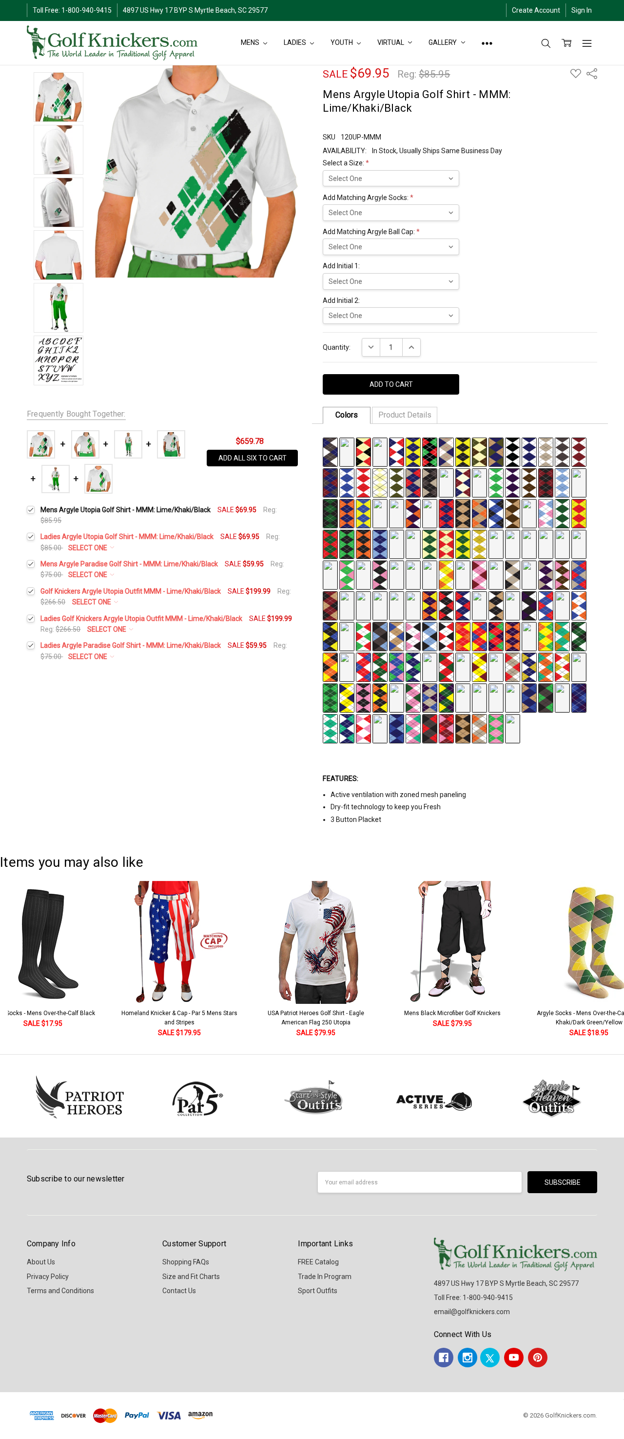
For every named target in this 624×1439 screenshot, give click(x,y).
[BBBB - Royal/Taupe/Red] (579, 574)
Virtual (391, 42)
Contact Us (179, 1291)
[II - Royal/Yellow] (363, 513)
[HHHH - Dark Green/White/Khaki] (413, 605)
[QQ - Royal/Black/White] (496, 513)
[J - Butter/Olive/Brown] (479, 451)
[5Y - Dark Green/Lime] (330, 697)
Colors (346, 415)
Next (614, 960)
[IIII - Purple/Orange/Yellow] (430, 605)
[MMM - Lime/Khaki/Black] (330, 574)
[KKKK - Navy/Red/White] (463, 605)
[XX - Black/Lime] (347, 543)
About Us (41, 1262)
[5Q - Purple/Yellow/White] (463, 666)
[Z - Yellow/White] (479, 482)
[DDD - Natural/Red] (446, 543)
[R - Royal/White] (347, 482)
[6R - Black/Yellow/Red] (380, 728)
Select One (88, 548)
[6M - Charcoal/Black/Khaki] (562, 697)
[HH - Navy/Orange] (347, 513)
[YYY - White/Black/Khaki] (529, 574)
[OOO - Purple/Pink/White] (363, 574)
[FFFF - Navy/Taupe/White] (380, 605)
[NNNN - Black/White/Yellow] (513, 605)
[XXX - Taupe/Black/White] (513, 574)
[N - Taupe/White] (546, 451)
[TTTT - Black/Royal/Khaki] (347, 636)
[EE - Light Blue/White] (562, 482)
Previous (17, 960)
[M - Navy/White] (529, 451)
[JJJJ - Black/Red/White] (446, 605)
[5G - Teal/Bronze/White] (562, 636)
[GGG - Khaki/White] (496, 543)
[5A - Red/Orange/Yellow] (463, 636)
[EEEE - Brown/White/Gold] (363, 605)
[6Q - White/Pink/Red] (363, 728)
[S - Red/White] (363, 482)
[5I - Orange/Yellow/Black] (330, 666)
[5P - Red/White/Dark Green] (446, 666)
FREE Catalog (318, 1262)
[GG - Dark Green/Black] (330, 513)
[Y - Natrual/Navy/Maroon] (463, 482)
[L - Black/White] (513, 451)
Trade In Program (324, 1276)
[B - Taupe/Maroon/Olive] (347, 451)
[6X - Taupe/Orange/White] (479, 728)
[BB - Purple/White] (513, 482)
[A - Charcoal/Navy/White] (330, 451)
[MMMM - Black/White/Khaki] (496, 605)
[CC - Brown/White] (529, 482)
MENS (250, 42)
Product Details (404, 415)
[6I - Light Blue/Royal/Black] (496, 697)
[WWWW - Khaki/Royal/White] (397, 636)
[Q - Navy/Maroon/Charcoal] (330, 482)
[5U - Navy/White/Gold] (529, 666)
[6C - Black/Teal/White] (397, 697)
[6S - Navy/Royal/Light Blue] (397, 728)
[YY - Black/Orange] (363, 543)
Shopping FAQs (185, 1262)
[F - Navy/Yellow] (413, 451)
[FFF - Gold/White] (479, 543)
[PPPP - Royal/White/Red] (546, 605)
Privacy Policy (48, 1276)
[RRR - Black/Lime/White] (413, 574)
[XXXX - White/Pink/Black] (413, 636)
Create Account (536, 10)
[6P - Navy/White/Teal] (347, 728)
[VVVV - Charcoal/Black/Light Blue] (380, 636)
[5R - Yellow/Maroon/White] (479, 666)
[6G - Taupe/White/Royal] (463, 697)
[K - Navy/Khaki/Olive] (496, 451)
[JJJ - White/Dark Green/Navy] (546, 543)
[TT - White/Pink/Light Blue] (546, 513)
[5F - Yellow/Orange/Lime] (546, 636)
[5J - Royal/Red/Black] (347, 666)
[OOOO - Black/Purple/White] (529, 605)
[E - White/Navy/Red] (397, 451)
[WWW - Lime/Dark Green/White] (496, 574)
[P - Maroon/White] (579, 451)
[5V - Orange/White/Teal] (546, 666)
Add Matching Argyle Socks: (368, 197)
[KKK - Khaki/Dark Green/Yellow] (562, 543)
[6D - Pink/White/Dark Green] (413, 697)
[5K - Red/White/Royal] (363, 666)
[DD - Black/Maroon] (546, 482)
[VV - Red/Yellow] (579, 513)
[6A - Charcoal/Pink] (363, 697)
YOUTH (342, 42)
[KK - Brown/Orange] (397, 513)
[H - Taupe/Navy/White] (446, 451)
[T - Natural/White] (380, 482)
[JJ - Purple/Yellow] (380, 513)
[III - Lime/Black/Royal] (529, 543)
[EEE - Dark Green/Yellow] (463, 543)
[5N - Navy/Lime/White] (413, 666)
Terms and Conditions (60, 1291)
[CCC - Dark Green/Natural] (430, 543)
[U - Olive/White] (397, 482)
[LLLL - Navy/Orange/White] (479, 605)
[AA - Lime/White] (496, 482)
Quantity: (337, 347)
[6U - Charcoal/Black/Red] (430, 728)
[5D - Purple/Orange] (513, 636)
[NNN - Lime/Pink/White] (347, 574)
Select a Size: (346, 163)
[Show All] (487, 43)
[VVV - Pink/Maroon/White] (479, 574)
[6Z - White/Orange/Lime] (513, 728)
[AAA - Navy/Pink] (397, 543)
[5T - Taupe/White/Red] (513, 666)
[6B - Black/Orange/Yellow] (380, 697)
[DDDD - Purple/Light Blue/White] (347, 605)
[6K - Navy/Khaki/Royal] (529, 697)
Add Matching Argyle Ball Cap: (371, 232)
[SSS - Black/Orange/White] (430, 574)
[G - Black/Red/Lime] (430, 451)
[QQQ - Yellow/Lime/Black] (397, 574)
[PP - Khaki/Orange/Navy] (479, 513)
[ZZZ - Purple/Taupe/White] (546, 574)
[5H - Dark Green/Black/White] (579, 636)
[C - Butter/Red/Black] (363, 451)
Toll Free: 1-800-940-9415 (72, 10)
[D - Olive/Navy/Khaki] (380, 451)
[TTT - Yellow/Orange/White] (446, 574)
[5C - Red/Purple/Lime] (496, 636)
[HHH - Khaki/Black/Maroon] (513, 543)
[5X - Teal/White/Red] (579, 666)
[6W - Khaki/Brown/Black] (463, 728)
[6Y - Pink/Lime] (496, 728)
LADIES (295, 42)
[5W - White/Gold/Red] (562, 666)
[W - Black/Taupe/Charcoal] (430, 482)
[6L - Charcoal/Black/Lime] (546, 697)
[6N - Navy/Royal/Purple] (579, 697)
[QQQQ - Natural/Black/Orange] (562, 605)
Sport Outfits (317, 1291)
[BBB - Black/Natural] (413, 543)
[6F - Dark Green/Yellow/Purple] (446, 697)
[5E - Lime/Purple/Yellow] (529, 636)
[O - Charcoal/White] (562, 451)
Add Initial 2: (341, 300)
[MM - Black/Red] (430, 513)
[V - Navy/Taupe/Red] (413, 482)
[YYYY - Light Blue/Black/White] (430, 636)
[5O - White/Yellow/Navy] (430, 666)
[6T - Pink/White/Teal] (413, 728)
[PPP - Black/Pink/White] (380, 574)
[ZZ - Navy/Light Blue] (380, 543)
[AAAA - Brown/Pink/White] (562, 574)
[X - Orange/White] (446, 482)
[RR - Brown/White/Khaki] (513, 513)
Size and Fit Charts (191, 1276)
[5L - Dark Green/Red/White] (380, 666)
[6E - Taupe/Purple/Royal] (430, 697)
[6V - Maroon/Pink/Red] (446, 728)
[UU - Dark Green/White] (562, 513)
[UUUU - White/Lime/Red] (363, 636)
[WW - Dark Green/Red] (330, 543)
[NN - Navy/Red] (446, 513)
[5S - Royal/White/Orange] (496, 666)
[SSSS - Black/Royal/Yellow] (330, 636)
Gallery (443, 42)
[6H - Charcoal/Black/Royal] (479, 697)
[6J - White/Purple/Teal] (513, 697)
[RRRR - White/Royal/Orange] (579, 605)
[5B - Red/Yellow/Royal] (479, 636)
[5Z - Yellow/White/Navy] (347, 697)
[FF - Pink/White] (579, 482)
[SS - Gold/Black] (529, 513)
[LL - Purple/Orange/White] (413, 513)
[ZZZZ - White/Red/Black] (446, 636)
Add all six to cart (252, 458)
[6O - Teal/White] (330, 728)
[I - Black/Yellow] (463, 451)
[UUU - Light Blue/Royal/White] (463, 574)
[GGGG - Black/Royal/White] (397, 605)
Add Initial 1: (341, 266)
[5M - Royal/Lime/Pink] (397, 666)
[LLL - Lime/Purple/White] (579, 543)
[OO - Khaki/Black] (463, 513)
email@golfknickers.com (472, 1312)
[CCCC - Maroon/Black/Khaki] (330, 605)
